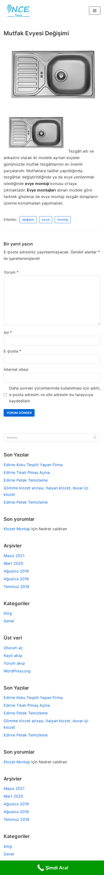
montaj (62, 219)
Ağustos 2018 (16, 578)
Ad (8, 332)
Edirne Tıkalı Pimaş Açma (27, 472)
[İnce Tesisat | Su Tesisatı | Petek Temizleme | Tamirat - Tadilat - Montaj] (18, 10)
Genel (9, 620)
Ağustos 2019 (16, 571)
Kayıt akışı (13, 655)
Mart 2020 (13, 563)
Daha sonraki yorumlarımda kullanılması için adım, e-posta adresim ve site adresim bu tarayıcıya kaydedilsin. (54, 395)
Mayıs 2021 (14, 555)
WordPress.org (17, 671)
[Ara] (94, 437)
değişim (28, 219)
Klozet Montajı (17, 528)
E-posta (12, 351)
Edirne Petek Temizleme (26, 480)
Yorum (11, 272)
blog (8, 613)
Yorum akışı (14, 663)
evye (46, 219)
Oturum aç (13, 647)
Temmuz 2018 (16, 586)
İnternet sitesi (16, 369)
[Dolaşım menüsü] (94, 11)
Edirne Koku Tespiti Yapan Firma (33, 464)
